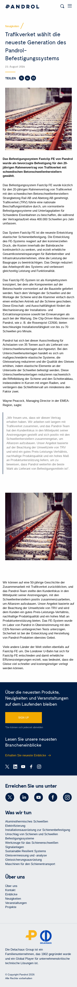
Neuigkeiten (13, 898)
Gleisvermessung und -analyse (26, 855)
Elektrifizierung (15, 825)
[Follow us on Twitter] (9, 797)
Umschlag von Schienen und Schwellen (31, 834)
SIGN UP (23, 717)
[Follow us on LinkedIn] (24, 797)
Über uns (11, 886)
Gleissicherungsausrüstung (23, 859)
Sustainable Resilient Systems (25, 851)
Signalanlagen (14, 847)
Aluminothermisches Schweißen (26, 821)
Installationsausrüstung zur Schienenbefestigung (37, 830)
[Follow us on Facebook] (52, 797)
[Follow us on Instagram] (67, 797)
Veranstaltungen (16, 903)
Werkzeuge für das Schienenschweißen (31, 842)
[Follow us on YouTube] (38, 797)
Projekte (10, 907)
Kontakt (10, 890)
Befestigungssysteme (19, 838)
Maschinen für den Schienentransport (30, 864)
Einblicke (11, 894)
